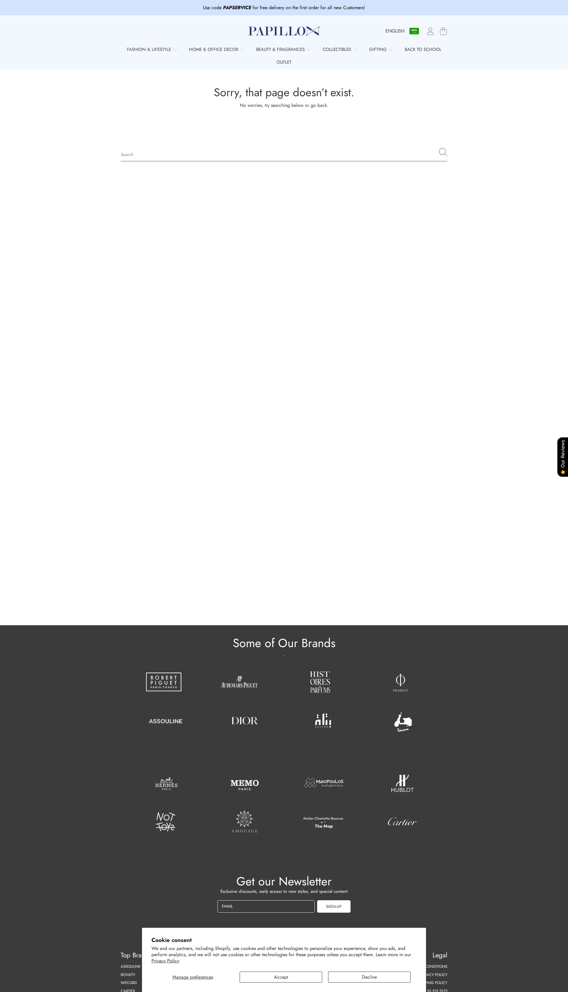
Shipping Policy (432, 982)
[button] (443, 31)
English (394, 31)
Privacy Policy (165, 960)
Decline (369, 977)
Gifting (378, 49)
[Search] (443, 152)
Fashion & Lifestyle (149, 49)
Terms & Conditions (427, 966)
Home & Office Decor (214, 49)
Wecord (129, 982)
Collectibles (338, 49)
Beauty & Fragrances (281, 49)
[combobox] (284, 152)
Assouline (131, 966)
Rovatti (128, 974)
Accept (281, 977)
